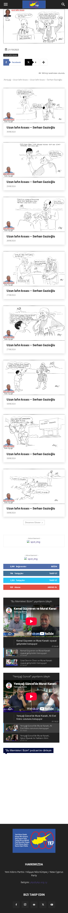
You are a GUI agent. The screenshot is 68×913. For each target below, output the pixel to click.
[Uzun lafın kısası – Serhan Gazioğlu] (34, 105)
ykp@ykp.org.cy (38, 882)
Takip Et (53, 573)
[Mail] (34, 904)
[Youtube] (52, 904)
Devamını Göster (33, 522)
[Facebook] (16, 904)
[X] (43, 904)
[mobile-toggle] (5, 4)
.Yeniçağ (7, 79)
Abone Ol (52, 587)
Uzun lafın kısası (10, 55)
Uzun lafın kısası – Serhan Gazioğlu (31, 127)
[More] (43, 62)
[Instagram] (25, 904)
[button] (63, 4)
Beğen (54, 566)
